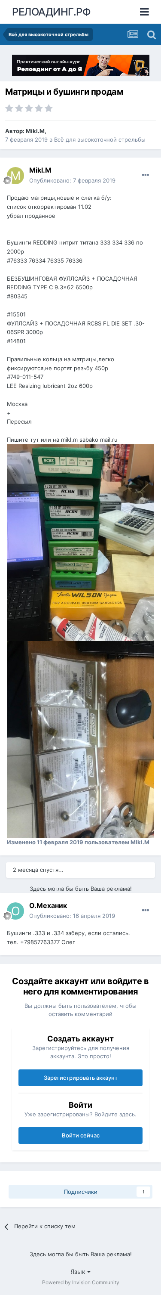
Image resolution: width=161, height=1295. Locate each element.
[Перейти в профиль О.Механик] (15, 911)
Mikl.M (35, 130)
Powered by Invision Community (80, 1282)
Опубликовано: (72, 180)
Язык (78, 1271)
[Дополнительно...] (145, 175)
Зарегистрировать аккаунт (81, 1077)
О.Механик (48, 905)
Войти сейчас (81, 1135)
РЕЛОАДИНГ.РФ (51, 12)
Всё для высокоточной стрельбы (100, 139)
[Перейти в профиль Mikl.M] (15, 175)
